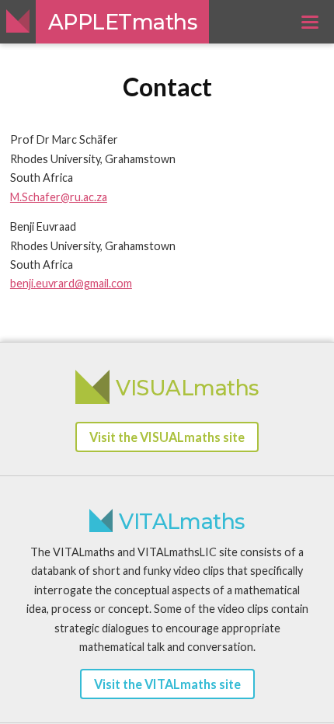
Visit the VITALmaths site (167, 684)
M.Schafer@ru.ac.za (58, 197)
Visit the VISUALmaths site (167, 437)
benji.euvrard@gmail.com (71, 283)
